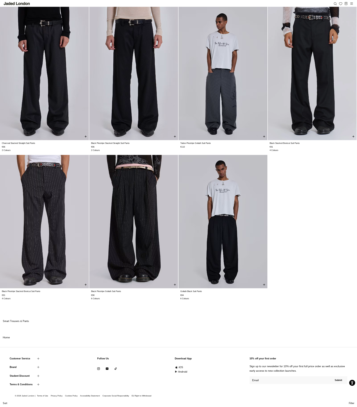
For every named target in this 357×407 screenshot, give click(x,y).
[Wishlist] (340, 3)
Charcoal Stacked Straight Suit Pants (18, 143)
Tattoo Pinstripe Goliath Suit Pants (195, 143)
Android (182, 371)
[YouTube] (107, 368)
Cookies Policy (71, 396)
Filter (351, 403)
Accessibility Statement (90, 396)
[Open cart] (346, 3)
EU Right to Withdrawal (141, 396)
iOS (181, 367)
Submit (338, 380)
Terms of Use (42, 396)
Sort (5, 403)
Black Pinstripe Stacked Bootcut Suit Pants (21, 291)
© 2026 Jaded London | (25, 396)
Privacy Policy (56, 396)
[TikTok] (115, 368)
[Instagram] (98, 368)
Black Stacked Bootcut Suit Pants (285, 143)
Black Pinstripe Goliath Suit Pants (106, 291)
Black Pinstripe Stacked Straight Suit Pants (110, 143)
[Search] (335, 3)
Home (6, 337)
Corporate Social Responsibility (115, 396)
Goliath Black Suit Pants (191, 291)
